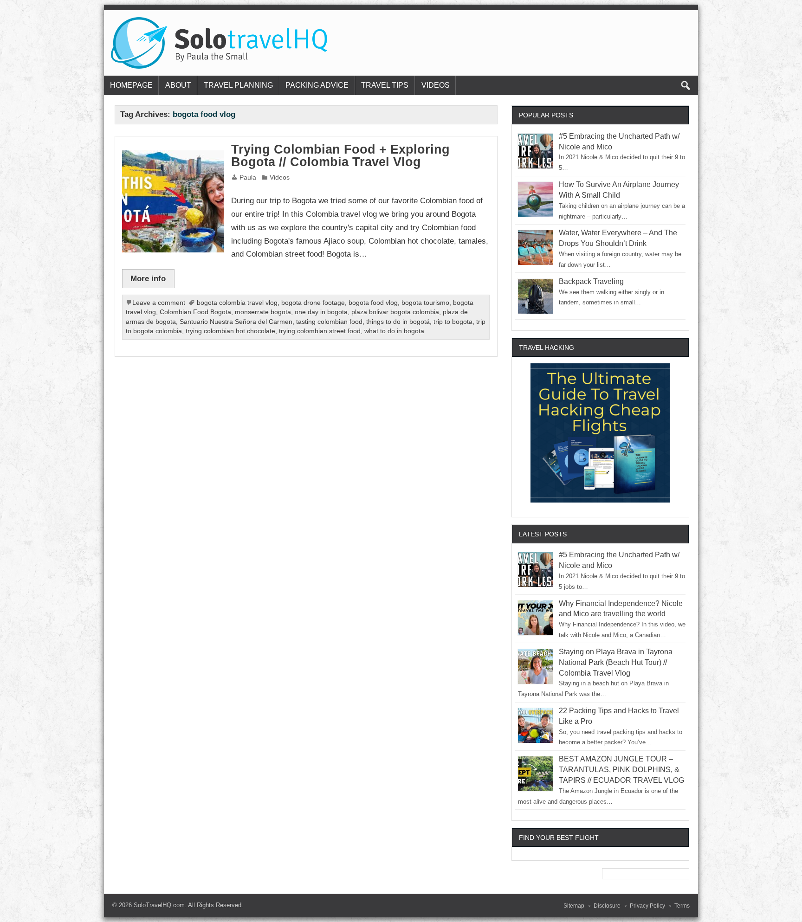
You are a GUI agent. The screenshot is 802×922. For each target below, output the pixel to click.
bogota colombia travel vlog (237, 302)
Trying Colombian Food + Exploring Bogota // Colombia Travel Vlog (340, 155)
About (178, 85)
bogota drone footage (313, 302)
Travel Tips (384, 85)
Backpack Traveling (591, 281)
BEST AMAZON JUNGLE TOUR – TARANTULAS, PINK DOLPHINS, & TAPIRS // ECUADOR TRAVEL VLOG (621, 769)
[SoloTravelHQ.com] (220, 21)
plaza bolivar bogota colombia (395, 312)
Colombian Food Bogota (195, 312)
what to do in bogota (394, 331)
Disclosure (607, 906)
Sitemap (573, 906)
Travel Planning (238, 85)
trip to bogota (452, 321)
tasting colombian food (329, 321)
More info (148, 278)
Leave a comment (158, 302)
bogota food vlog (373, 302)
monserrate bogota (263, 312)
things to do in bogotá (398, 321)
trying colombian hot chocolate (230, 331)
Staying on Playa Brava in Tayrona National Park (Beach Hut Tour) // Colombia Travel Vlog (616, 662)
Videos (435, 85)
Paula (247, 177)
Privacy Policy (647, 906)
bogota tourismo (425, 302)
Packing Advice (317, 85)
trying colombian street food (320, 331)
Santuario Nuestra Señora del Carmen (236, 321)
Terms (682, 906)
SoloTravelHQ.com (159, 905)
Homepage (131, 85)
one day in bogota (321, 312)
